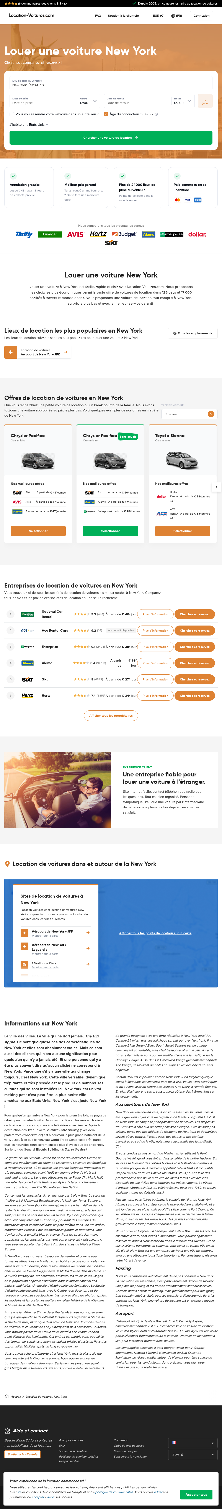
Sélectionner (38, 531)
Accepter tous (196, 1494)
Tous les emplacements (195, 333)
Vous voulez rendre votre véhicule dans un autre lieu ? (57, 114)
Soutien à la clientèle (123, 15)
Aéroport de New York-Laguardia (49, 947)
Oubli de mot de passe (129, 1446)
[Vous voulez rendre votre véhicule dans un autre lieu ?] (12, 114)
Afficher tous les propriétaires (111, 715)
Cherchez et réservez (195, 614)
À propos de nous (71, 1440)
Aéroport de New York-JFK (40, 352)
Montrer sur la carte (45, 936)
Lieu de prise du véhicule (27, 81)
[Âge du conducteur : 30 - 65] (106, 114)
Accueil (16, 1396)
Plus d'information (155, 614)
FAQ (98, 15)
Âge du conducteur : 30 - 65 (131, 114)
